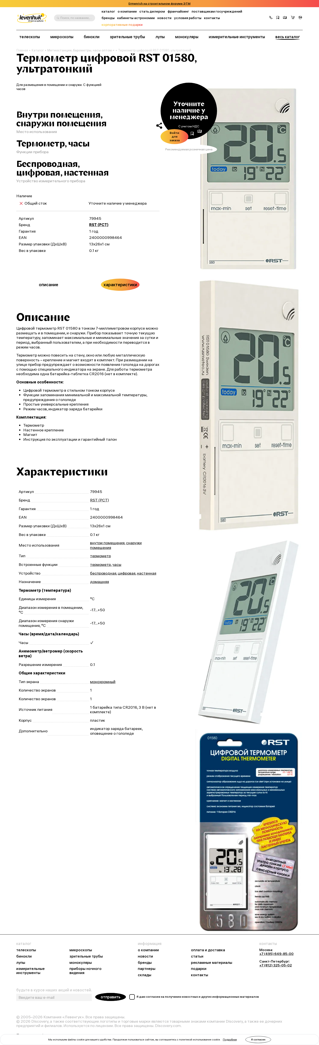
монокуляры (186, 37)
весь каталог (287, 37)
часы (116, 564)
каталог (108, 11)
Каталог (37, 50)
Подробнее (230, 1039)
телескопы (29, 37)
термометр (100, 555)
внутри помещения (107, 542)
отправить (110, 996)
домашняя (99, 581)
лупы (160, 37)
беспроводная (103, 573)
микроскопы (61, 37)
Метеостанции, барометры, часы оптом (79, 50)
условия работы (187, 18)
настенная (146, 573)
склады (144, 975)
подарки (198, 969)
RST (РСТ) (99, 224)
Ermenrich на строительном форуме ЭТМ (159, 3)
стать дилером (152, 11)
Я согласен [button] (258, 1039)
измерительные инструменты (237, 37)
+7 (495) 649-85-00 (276, 953)
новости (164, 18)
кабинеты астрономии (136, 18)
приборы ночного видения (85, 971)
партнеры (146, 969)
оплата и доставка (208, 950)
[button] (270, 18)
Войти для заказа (174, 136)
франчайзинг (178, 11)
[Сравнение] (285, 18)
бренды (108, 18)
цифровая (126, 573)
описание (48, 284)
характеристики (120, 284)
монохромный (102, 681)
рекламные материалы (211, 963)
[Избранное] (278, 18)
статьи (197, 956)
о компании (127, 11)
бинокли (91, 37)
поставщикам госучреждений (217, 11)
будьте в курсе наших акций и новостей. (54, 990)
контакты (212, 18)
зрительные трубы (127, 37)
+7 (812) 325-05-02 (275, 965)
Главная (22, 50)
